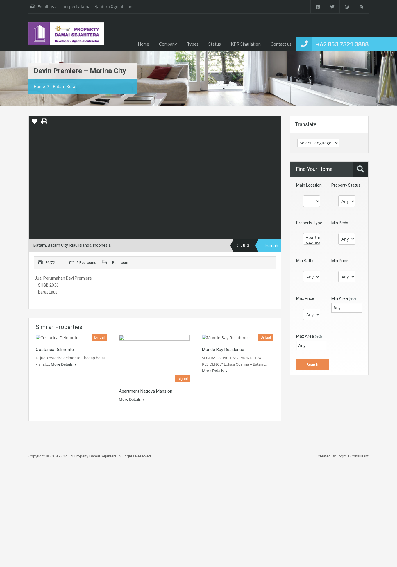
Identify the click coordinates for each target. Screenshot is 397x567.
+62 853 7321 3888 (342, 44)
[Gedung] (311, 243)
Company (168, 43)
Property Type (309, 223)
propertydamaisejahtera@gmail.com (98, 6)
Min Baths (305, 260)
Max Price (305, 298)
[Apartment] (311, 237)
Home (143, 43)
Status (214, 43)
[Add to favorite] (34, 123)
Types (193, 43)
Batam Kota (64, 86)
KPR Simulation (246, 43)
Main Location (309, 185)
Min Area (343, 298)
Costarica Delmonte (55, 349)
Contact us (281, 43)
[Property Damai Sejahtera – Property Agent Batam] (66, 36)
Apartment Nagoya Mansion (145, 391)
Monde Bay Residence (223, 349)
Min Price (339, 260)
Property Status (345, 185)
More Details (62, 364)
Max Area (309, 336)
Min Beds (339, 223)
